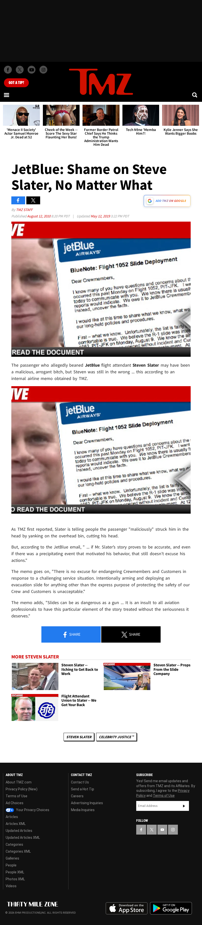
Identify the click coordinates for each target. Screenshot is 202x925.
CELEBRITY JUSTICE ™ (116, 737)
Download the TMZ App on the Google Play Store (171, 908)
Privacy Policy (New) (21, 789)
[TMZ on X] (20, 70)
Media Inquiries (83, 810)
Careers (77, 796)
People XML (15, 872)
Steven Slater (78, 737)
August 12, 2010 (39, 216)
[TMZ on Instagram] (43, 70)
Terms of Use (16, 796)
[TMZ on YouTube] (162, 830)
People (11, 865)
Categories (14, 844)
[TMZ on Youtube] (31, 70)
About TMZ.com (19, 782)
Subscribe (184, 806)
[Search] (195, 95)
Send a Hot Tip (82, 789)
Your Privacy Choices (32, 810)
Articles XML (16, 824)
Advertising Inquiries (87, 803)
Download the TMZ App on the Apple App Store (127, 908)
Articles (12, 817)
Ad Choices (14, 803)
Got (16, 82)
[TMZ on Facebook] (8, 70)
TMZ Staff (24, 209)
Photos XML (15, 879)
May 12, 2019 (101, 216)
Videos (11, 886)
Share (74, 634)
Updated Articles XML (23, 838)
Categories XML (18, 851)
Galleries (12, 858)
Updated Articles (19, 831)
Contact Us (80, 782)
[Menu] (7, 95)
